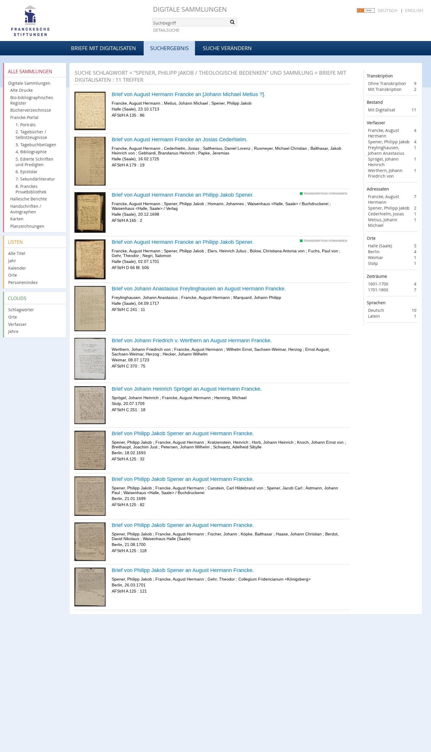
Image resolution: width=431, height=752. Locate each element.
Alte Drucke (21, 90)
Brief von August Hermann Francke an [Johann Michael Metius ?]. (188, 94)
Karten (16, 219)
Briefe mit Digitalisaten (103, 48)
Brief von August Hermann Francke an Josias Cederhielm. (179, 139)
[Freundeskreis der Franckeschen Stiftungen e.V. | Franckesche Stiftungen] (47, 21)
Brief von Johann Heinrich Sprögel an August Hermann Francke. (187, 389)
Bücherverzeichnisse (30, 110)
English (414, 10)
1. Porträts (26, 124)
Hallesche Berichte (28, 199)
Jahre (13, 331)
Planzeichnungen (27, 226)
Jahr (12, 260)
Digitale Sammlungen (190, 9)
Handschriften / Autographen (25, 209)
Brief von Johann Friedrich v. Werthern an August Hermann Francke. (192, 340)
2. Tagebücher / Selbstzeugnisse (31, 134)
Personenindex (23, 282)
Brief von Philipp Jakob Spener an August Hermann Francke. (183, 433)
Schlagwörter (21, 309)
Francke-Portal (24, 117)
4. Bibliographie (31, 151)
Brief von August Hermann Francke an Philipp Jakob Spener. (183, 195)
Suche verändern (227, 48)
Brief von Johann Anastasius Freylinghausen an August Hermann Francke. (199, 289)
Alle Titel (16, 253)
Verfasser (17, 324)
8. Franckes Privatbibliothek (31, 189)
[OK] (232, 22)
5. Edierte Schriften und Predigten (34, 161)
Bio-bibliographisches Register (31, 100)
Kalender (17, 268)
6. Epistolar (27, 171)
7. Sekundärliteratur (35, 179)
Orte (12, 275)
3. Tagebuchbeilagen (36, 144)
